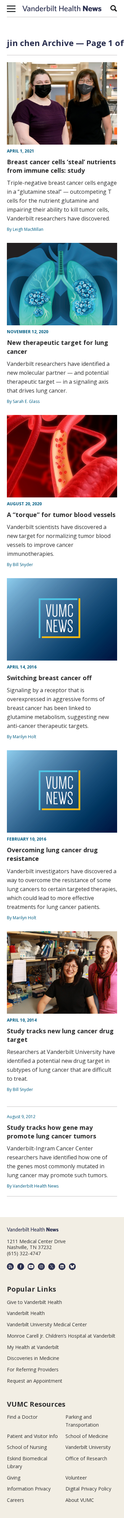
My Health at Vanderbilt (33, 1347)
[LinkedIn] (62, 1266)
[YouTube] (31, 1266)
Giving (13, 1477)
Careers (15, 1500)
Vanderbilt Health (26, 1313)
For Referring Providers (33, 1369)
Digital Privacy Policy (88, 1488)
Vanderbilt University (88, 1447)
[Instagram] (41, 1266)
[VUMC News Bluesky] (72, 1266)
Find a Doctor (22, 1417)
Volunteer (76, 1477)
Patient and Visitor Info (32, 1436)
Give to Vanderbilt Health (34, 1302)
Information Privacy (29, 1488)
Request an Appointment (34, 1381)
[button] (11, 8)
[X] (51, 1266)
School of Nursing (27, 1447)
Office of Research (86, 1458)
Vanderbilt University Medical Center (47, 1324)
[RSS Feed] (10, 1266)
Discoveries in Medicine (33, 1358)
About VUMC (79, 1500)
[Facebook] (20, 1266)
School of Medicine (86, 1436)
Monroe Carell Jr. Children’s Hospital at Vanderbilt (61, 1336)
